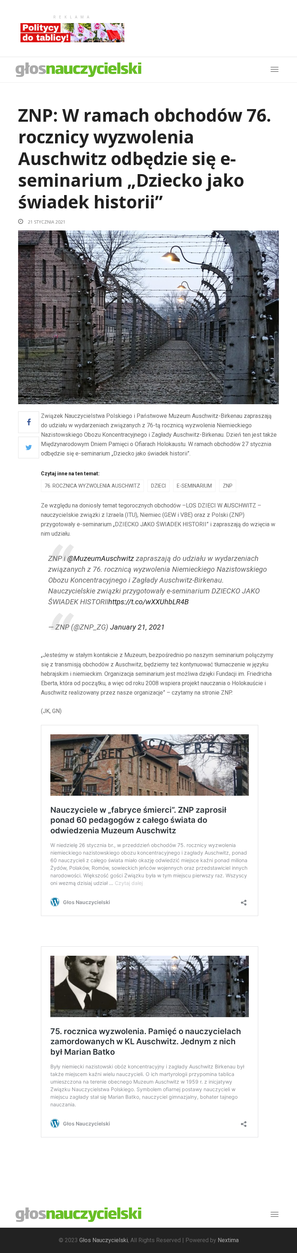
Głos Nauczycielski (103, 1240)
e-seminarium (194, 486)
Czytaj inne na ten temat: (70, 473)
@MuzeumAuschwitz (100, 558)
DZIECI (158, 486)
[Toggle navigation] (274, 1214)
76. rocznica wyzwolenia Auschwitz (92, 486)
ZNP (228, 486)
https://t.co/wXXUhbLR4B (148, 601)
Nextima (228, 1240)
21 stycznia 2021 (46, 222)
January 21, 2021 (137, 627)
